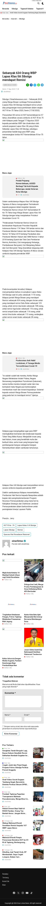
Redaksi (5, 874)
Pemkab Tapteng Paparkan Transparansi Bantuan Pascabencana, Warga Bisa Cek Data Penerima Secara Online (15, 796)
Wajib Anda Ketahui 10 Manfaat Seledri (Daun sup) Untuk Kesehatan (11, 575)
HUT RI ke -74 (9, 525)
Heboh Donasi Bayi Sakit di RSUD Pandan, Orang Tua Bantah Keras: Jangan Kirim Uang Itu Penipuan (13, 811)
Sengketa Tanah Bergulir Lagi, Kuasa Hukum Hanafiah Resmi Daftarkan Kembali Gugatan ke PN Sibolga (14, 753)
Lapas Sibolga (9, 530)
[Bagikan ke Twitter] (35, 85)
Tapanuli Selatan (26, 9)
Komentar (10, 693)
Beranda (5, 9)
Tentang (5, 878)
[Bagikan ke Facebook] (31, 85)
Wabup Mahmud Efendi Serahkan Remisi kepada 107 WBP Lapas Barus (14, 825)
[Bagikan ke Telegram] (42, 85)
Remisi (20, 530)
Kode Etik (5, 881)
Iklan (4, 885)
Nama (7, 715)
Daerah (14, 19)
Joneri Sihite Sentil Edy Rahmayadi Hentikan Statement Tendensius (33, 652)
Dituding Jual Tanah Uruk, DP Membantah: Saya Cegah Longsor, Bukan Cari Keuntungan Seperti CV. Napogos (14, 854)
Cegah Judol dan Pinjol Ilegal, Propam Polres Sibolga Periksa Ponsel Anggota (15, 767)
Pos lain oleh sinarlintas (20, 544)
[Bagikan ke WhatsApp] (38, 85)
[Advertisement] (23, 45)
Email (26, 715)
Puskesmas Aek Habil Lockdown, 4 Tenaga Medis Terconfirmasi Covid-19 (28, 363)
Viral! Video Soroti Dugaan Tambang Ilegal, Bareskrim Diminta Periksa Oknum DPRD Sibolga (14, 782)
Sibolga (15, 9)
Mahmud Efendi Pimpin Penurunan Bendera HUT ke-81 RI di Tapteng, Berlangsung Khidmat (15, 840)
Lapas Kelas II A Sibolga (26, 525)
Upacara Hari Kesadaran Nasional (16, 534)
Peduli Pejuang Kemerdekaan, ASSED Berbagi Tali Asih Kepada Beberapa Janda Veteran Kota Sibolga (27, 186)
